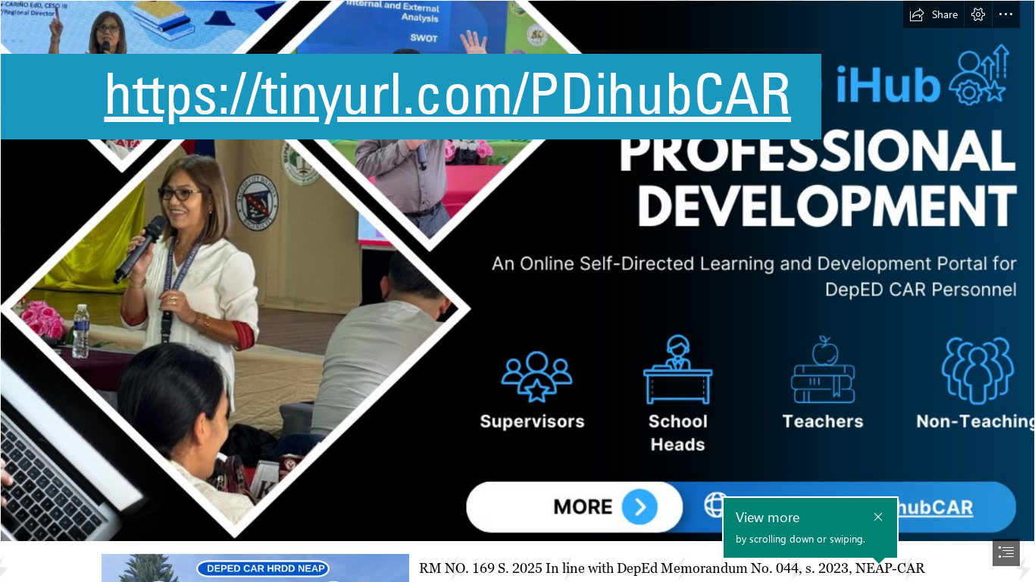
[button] (933, 14)
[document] (517, 291)
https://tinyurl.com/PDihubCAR (447, 93)
